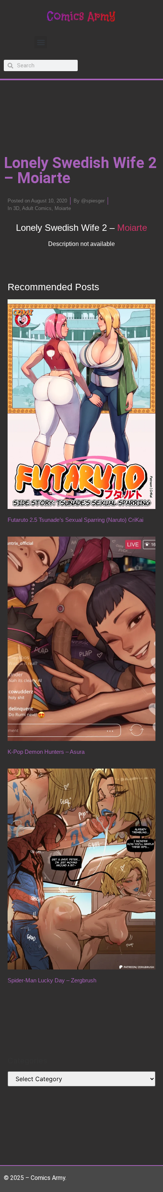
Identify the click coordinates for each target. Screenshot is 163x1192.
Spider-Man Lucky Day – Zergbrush (52, 980)
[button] (40, 42)
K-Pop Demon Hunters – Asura (46, 752)
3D (16, 208)
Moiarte (63, 208)
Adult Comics (37, 208)
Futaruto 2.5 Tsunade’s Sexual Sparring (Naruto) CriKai (75, 520)
